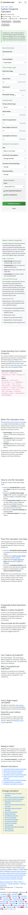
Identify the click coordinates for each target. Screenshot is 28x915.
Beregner (22, 892)
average (21, 705)
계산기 (12, 909)
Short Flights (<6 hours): (9, 127)
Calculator (15, 896)
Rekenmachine (18, 905)
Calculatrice (6, 900)
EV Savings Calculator (11, 821)
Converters (3, 885)
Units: (5, 183)
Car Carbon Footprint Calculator (12, 773)
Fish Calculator (9, 829)
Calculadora (14, 894)
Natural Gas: (6, 79)
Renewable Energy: (8, 94)
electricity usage (15, 365)
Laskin (20, 903)
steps (2, 484)
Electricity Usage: (7, 71)
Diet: (3, 147)
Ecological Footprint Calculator (12, 782)
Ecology (11, 6)
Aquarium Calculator (11, 823)
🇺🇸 (20, 2)
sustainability (5, 25)
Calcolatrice (4, 894)
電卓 (5, 909)
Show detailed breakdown (13, 191)
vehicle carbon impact (19, 556)
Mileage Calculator (10, 814)
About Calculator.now (6, 882)
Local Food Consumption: (10, 155)
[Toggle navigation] (25, 2)
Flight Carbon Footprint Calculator (13, 771)
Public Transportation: (9, 120)
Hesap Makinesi (17, 900)
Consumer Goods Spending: (11, 163)
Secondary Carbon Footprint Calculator (14, 780)
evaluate (7, 552)
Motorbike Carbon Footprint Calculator (14, 774)
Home (2, 6)
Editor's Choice (18, 882)
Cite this (4, 18)
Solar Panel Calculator (11, 812)
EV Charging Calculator (11, 819)
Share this (24, 18)
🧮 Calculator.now (7, 2)
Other (6, 6)
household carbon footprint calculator (15, 422)
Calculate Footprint (14, 203)
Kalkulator (3, 901)
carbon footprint (6, 21)
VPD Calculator (9, 825)
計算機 (18, 907)
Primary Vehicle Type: (9, 104)
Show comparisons (11, 195)
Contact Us (3, 884)
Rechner (8, 905)
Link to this (14, 18)
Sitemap (23, 884)
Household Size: (7, 52)
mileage (15, 502)
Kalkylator (12, 903)
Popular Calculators (13, 884)
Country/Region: (7, 59)
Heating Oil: (6, 87)
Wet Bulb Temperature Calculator (14, 827)
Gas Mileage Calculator (11, 816)
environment (16, 21)
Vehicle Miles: (6, 111)
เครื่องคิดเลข (9, 907)
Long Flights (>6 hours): (9, 136)
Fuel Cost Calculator (10, 817)
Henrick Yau (10, 14)
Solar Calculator (9, 830)
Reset (14, 208)
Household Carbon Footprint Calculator (15, 769)
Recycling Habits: (7, 171)
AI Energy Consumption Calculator (13, 784)
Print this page (6, 16)
